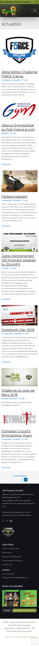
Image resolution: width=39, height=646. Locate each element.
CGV (13, 637)
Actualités (16, 80)
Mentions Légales (22, 637)
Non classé (13, 398)
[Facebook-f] (3, 521)
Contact (8, 637)
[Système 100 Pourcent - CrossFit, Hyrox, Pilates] (9, 10)
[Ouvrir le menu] (34, 10)
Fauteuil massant (15, 196)
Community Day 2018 (18, 330)
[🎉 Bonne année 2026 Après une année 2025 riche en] (28, 598)
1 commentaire (7, 80)
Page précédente (19, 476)
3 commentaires (7, 333)
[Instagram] (7, 521)
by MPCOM (31, 622)
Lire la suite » (6, 164)
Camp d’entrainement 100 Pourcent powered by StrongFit (19, 260)
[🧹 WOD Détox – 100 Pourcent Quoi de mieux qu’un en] (10, 598)
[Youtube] (11, 521)
